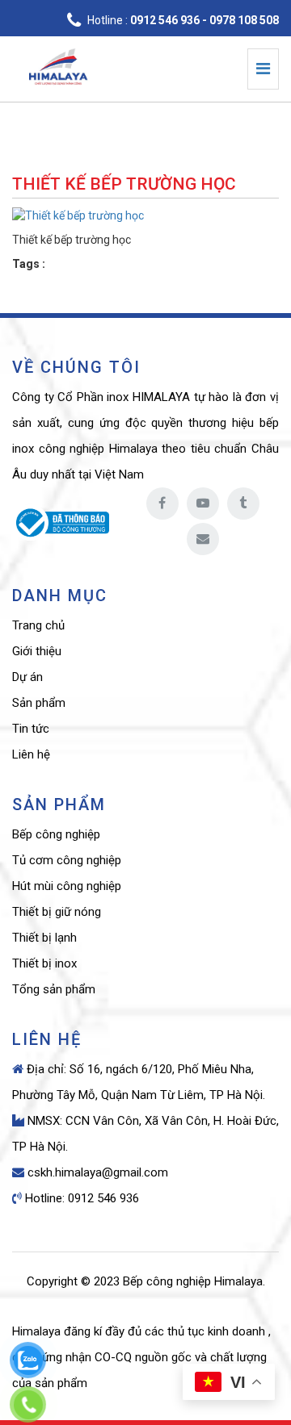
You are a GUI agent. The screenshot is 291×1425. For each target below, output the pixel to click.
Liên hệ (31, 754)
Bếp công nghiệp (56, 834)
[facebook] (162, 503)
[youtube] (203, 503)
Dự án (27, 677)
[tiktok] (243, 503)
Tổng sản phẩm (53, 989)
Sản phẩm (38, 703)
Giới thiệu (36, 651)
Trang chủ (38, 625)
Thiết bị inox (44, 963)
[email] (203, 539)
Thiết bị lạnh (44, 937)
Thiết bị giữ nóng (56, 912)
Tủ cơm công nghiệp (66, 860)
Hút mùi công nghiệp (66, 886)
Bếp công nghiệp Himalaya (193, 1281)
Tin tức (30, 728)
